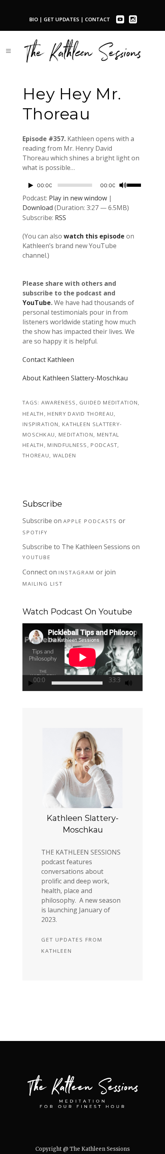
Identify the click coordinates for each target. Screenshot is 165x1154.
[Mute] (123, 185)
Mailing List (42, 583)
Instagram (76, 572)
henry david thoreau (80, 413)
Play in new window (78, 198)
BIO (33, 19)
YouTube (36, 302)
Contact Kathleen (48, 359)
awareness (58, 402)
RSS (60, 217)
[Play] (30, 185)
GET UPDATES (62, 19)
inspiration (40, 424)
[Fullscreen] (140, 683)
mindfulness (67, 445)
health (33, 413)
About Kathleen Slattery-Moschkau (75, 378)
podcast (104, 445)
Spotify (35, 532)
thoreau (35, 455)
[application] (82, 187)
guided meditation (108, 402)
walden (64, 455)
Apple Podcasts (90, 521)
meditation (75, 434)
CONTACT (97, 19)
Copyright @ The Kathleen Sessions (82, 1149)
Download (37, 207)
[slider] (135, 184)
